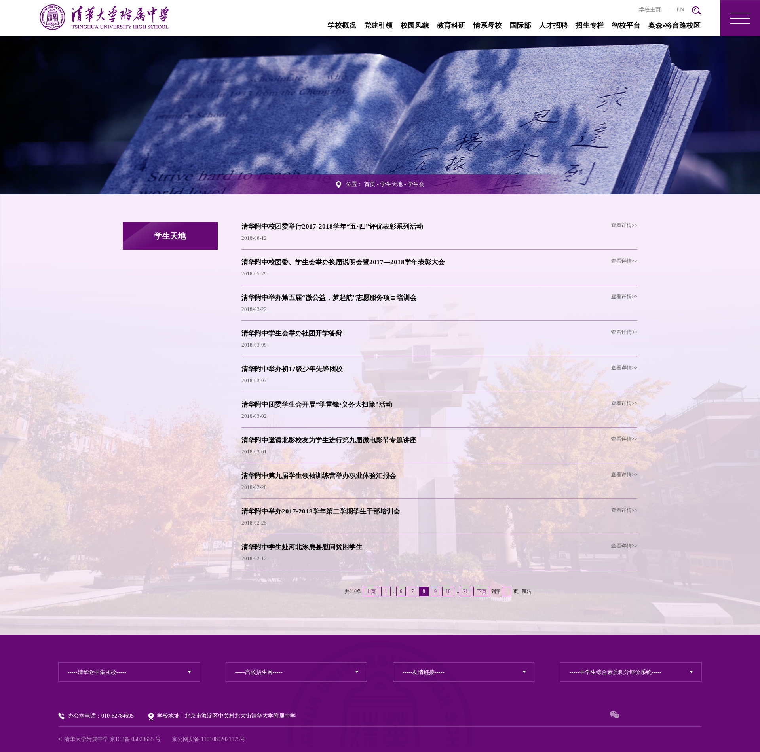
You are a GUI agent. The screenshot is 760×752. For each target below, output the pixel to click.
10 (448, 591)
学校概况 (342, 25)
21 (465, 591)
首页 (369, 184)
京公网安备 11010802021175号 (208, 739)
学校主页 (650, 10)
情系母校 (487, 25)
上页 (371, 591)
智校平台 (626, 25)
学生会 (416, 184)
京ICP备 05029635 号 (135, 739)
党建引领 (378, 25)
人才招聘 (553, 25)
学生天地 (391, 184)
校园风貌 (415, 25)
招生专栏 (590, 25)
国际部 (520, 25)
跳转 (527, 591)
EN (680, 10)
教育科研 (451, 25)
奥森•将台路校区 (674, 25)
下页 (481, 591)
